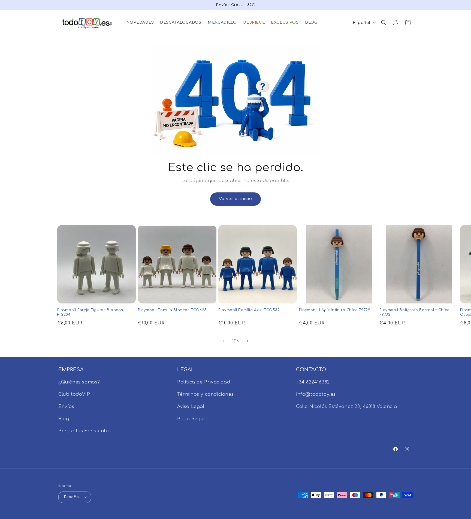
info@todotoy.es (316, 394)
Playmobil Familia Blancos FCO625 (172, 310)
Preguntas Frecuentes (84, 431)
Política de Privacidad (203, 382)
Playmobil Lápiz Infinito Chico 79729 (334, 310)
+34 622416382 (313, 382)
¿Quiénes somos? (79, 382)
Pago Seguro (193, 418)
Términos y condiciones (205, 394)
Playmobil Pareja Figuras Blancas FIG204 (90, 312)
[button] (140, 22)
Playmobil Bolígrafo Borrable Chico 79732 (414, 312)
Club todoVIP (74, 394)
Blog (63, 418)
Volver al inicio (235, 198)
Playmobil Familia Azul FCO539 (249, 310)
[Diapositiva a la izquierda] (224, 341)
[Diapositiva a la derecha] (247, 341)
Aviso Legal (190, 406)
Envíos (66, 406)
